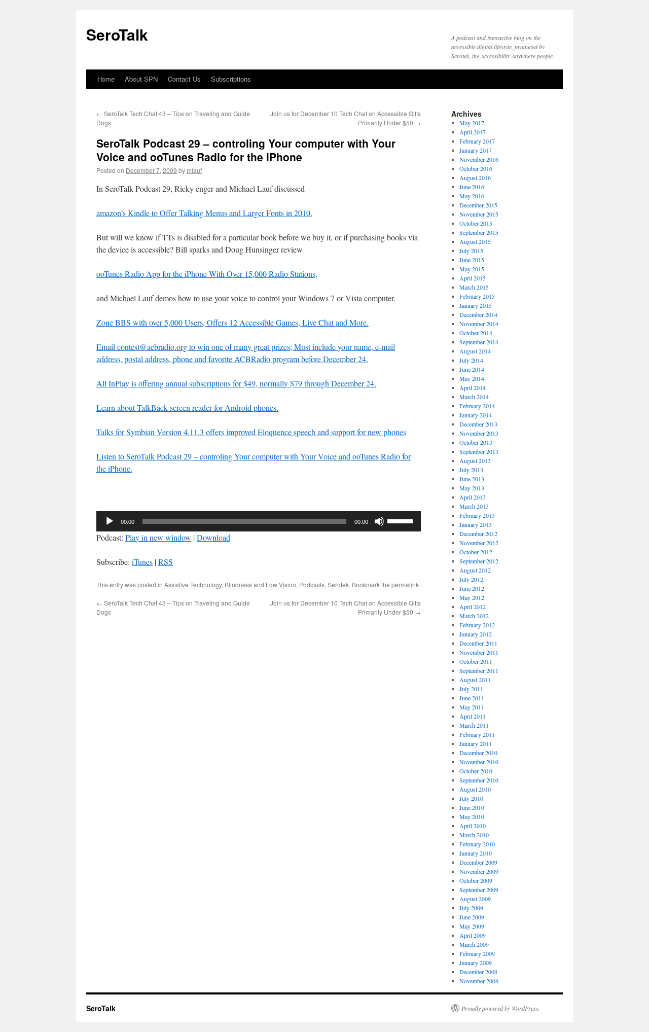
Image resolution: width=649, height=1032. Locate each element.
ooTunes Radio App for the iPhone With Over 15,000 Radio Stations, (206, 273)
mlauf (194, 170)
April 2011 (472, 716)
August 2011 (475, 679)
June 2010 (471, 807)
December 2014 (478, 314)
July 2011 (471, 689)
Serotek (338, 584)
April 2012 (472, 606)
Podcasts (311, 584)
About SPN (141, 79)
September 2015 (478, 232)
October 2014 (475, 333)
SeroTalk (117, 34)
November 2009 (478, 871)
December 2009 (478, 862)
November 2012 (478, 543)
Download (213, 537)
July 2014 (471, 360)
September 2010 (478, 780)
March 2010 (474, 835)
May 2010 (471, 816)
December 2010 (478, 753)
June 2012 (471, 588)
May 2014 (471, 378)
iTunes (142, 561)
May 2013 (471, 488)
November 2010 (478, 762)
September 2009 (478, 889)
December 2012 (478, 533)
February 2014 (477, 406)
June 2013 (471, 479)
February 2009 (477, 953)
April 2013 (472, 497)
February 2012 (477, 625)
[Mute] (379, 521)
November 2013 (478, 433)
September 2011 (478, 670)
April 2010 (472, 826)
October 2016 (475, 168)
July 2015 (471, 250)
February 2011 (477, 734)
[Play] (109, 521)
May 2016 (471, 196)
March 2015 (474, 287)
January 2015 (475, 305)
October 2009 (475, 880)
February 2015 (477, 296)
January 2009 (475, 962)
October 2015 (475, 223)
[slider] (401, 520)
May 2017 (471, 123)
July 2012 (471, 579)
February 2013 (477, 515)
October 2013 (475, 442)
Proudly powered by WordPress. (500, 1008)
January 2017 (475, 150)
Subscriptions (231, 79)
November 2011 (478, 652)
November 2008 (478, 981)
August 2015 (475, 241)
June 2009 (471, 917)
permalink (405, 584)
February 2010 (477, 844)
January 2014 (475, 415)
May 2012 (471, 597)
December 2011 (478, 643)
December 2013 (478, 424)
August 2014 (475, 351)
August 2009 (475, 899)
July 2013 (471, 470)
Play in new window (158, 537)
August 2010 (475, 789)
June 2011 (471, 698)
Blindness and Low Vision (260, 584)
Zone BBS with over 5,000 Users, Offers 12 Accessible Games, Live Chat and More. (232, 322)
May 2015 (471, 269)
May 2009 (471, 926)
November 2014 (478, 323)
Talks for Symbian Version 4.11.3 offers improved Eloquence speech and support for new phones (251, 431)
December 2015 (478, 205)
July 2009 (471, 908)
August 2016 (475, 177)
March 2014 (474, 397)
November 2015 (478, 214)
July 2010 (471, 798)
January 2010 (475, 853)
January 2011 (475, 743)
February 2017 (477, 141)
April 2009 (472, 935)
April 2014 (472, 387)
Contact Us (184, 79)
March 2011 (474, 725)
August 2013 (475, 460)
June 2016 (471, 187)
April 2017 (472, 132)
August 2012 (475, 570)
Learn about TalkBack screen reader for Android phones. (187, 407)
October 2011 (475, 661)
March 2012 (474, 616)
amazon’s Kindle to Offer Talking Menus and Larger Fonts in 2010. (204, 212)
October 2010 (475, 771)
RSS (165, 561)
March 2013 (474, 506)
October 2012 (475, 552)
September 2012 (478, 561)
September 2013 (478, 451)
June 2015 (471, 260)
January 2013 (475, 524)
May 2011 (471, 707)
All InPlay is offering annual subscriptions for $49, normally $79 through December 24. (236, 383)
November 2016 (478, 159)
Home (106, 79)
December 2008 (478, 972)
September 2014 (478, 342)
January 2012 (475, 634)
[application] (258, 521)
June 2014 (471, 369)
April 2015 (472, 278)
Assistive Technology (193, 584)
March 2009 (474, 944)
